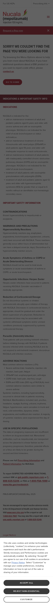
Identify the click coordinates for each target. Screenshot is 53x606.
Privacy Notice (18, 562)
